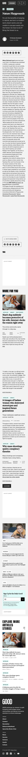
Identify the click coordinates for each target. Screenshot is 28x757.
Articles (10, 9)
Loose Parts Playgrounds (17, 196)
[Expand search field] (19, 3)
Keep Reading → (7, 392)
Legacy (12, 312)
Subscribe (12, 3)
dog (3, 346)
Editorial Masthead (8, 726)
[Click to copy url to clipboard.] (19, 53)
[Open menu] (24, 3)
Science (5, 740)
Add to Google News (11, 239)
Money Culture (7, 571)
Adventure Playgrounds (9, 194)
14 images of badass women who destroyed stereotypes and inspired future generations (13, 405)
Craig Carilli (6, 420)
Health (4, 742)
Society (4, 737)
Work (4, 540)
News (4, 735)
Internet (5, 561)
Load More (7, 486)
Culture (4, 745)
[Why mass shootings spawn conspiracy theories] (14, 677)
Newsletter (5, 724)
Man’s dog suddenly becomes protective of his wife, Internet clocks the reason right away (13, 318)
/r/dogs (20, 375)
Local (4, 582)
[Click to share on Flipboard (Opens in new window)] (13, 53)
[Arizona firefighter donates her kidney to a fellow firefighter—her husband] (14, 584)
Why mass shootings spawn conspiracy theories (12, 449)
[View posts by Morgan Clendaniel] (4, 39)
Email (5, 596)
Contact (5, 721)
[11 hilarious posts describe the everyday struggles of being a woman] (14, 688)
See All (24, 628)
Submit (23, 599)
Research (5, 551)
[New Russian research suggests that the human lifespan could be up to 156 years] (14, 553)
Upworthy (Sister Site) (9, 729)
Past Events (19, 312)
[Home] (3, 9)
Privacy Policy (13, 604)
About (4, 719)
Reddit (19, 373)
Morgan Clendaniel (16, 38)
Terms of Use (6, 604)
